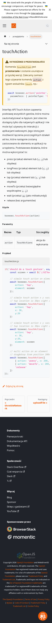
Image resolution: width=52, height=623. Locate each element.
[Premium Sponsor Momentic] (21, 539)
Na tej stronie (11, 43)
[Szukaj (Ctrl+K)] (47, 26)
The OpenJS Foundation (13, 599)
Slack (10, 476)
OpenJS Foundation (25, 562)
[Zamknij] (50, 10)
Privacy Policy (44, 599)
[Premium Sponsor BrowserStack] (21, 531)
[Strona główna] (5, 36)
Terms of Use (30, 599)
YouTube (11, 511)
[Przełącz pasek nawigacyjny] (4, 26)
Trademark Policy (36, 576)
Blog (9, 497)
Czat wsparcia (14, 471)
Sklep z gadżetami (17, 506)
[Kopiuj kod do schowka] (43, 92)
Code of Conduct (21, 602)
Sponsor (11, 502)
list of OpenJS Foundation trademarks (26, 583)
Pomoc (11, 450)
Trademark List (8, 579)
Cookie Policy (33, 606)
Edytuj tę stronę (14, 386)
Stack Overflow (15, 467)
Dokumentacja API (17, 441)
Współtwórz (13, 445)
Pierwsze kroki (15, 436)
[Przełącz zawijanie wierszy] (38, 92)
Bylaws (10, 602)
